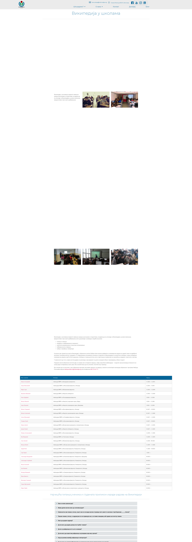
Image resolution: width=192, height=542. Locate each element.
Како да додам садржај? (65, 520)
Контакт (116, 7)
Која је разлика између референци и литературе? (72, 537)
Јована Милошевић (25, 385)
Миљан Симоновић (25, 413)
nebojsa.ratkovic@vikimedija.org (73, 369)
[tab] (96, 503)
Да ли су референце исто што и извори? (70, 529)
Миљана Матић (24, 444)
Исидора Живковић (25, 472)
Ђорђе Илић (24, 448)
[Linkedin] (145, 3)
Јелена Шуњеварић (25, 417)
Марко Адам (24, 389)
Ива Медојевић (24, 436)
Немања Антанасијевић (26, 433)
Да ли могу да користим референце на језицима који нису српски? (77, 533)
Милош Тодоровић (25, 409)
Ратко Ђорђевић (24, 397)
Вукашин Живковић (25, 393)
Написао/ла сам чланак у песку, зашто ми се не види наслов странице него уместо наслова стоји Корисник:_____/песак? (94, 512)
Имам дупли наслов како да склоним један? (71, 508)
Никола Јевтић (24, 425)
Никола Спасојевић (25, 381)
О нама (98, 7)
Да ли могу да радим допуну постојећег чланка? (72, 525)
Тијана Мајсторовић (25, 484)
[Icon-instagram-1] (141, 3)
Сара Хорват (24, 452)
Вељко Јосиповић (25, 464)
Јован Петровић (24, 405)
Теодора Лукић (24, 421)
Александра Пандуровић (26, 456)
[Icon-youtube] (136, 3)
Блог (147, 7)
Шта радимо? (78, 7)
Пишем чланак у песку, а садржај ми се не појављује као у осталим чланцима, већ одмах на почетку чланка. (90, 516)
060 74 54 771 (94, 369)
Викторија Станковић (26, 480)
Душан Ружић (24, 429)
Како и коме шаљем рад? (65, 503)
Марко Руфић (24, 488)
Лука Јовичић (24, 440)
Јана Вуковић (24, 468)
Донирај (132, 7)
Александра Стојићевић (26, 460)
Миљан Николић (25, 401)
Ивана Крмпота (24, 476)
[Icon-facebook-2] (132, 3)
